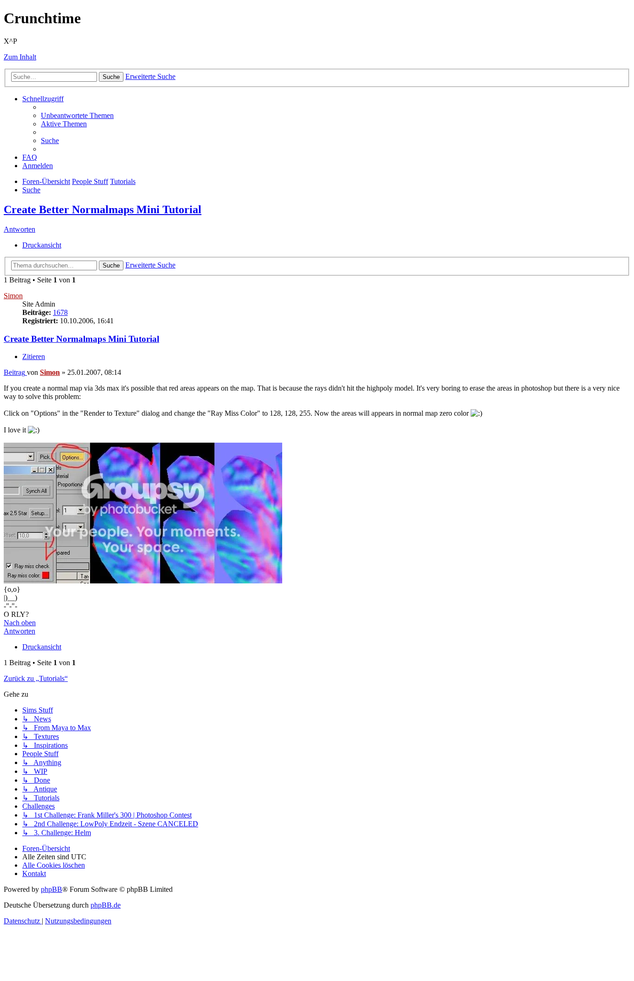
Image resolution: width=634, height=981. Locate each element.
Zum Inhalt (20, 57)
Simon (13, 296)
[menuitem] (77, 115)
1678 (60, 312)
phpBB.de (106, 905)
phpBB (51, 889)
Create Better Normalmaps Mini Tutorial (102, 209)
